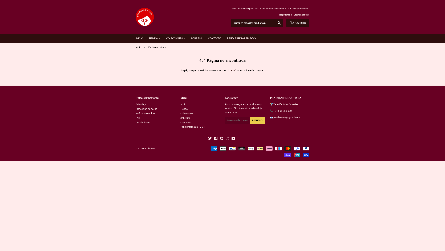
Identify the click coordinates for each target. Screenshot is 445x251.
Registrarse (284, 15)
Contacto (214, 38)
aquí (233, 70)
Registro (257, 120)
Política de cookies (145, 113)
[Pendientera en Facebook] (216, 139)
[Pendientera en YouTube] (233, 139)
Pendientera (149, 148)
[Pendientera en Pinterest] (222, 139)
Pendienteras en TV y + (241, 38)
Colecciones (174, 38)
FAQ (138, 118)
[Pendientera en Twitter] (210, 139)
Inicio (139, 38)
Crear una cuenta (301, 15)
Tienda (153, 38)
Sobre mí (196, 38)
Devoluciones (143, 122)
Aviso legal (141, 104)
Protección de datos (146, 109)
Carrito (300, 22)
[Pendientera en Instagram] (227, 139)
